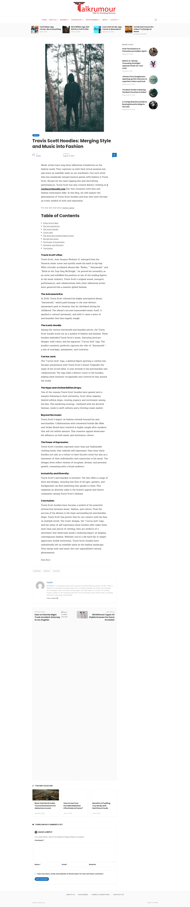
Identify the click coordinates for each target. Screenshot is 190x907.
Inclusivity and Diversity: (53, 245)
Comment (39, 840)
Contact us (118, 894)
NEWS (104, 20)
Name (38, 864)
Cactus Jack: (48, 232)
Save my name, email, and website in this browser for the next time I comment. (70, 874)
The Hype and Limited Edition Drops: (58, 235)
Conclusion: (48, 248)
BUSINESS (63, 20)
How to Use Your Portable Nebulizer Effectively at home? (73, 805)
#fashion (47, 571)
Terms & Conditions (100, 894)
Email (64, 864)
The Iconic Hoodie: (50, 229)
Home (44, 20)
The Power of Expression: (54, 242)
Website (92, 864)
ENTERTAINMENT (92, 20)
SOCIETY (114, 20)
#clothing (37, 571)
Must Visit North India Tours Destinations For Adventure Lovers (45, 805)
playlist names (68, 207)
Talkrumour (41, 903)
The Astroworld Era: (51, 226)
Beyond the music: (51, 238)
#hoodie (56, 571)
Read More (45, 559)
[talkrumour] (95, 8)
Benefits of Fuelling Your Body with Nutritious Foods (101, 805)
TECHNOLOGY (76, 20)
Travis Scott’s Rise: (50, 223)
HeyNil (38, 156)
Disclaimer (83, 894)
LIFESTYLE (52, 20)
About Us (70, 894)
